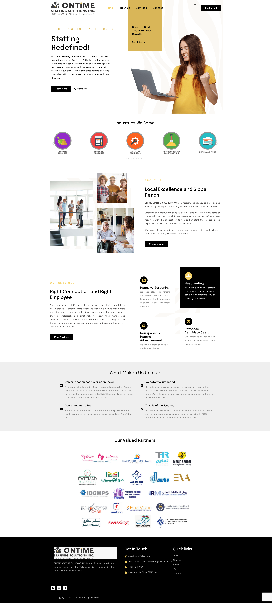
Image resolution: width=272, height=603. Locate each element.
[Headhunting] (188, 276)
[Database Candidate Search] (188, 321)
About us (124, 8)
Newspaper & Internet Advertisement (151, 337)
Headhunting (194, 283)
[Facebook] (53, 588)
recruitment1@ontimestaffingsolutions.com (150, 562)
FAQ (174, 569)
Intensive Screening (155, 287)
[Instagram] (65, 588)
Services (141, 8)
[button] (53, 143)
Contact (158, 8)
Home (109, 8)
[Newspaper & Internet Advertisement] (144, 326)
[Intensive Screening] (144, 280)
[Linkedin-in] (59, 588)
